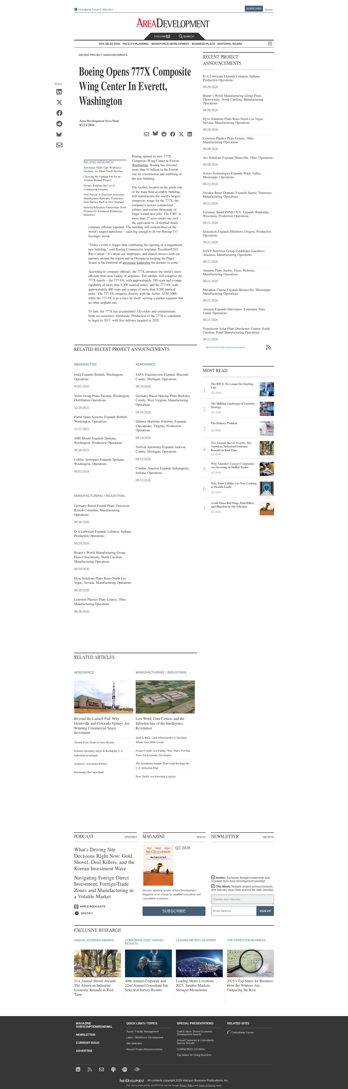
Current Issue (87, 1042)
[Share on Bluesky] (61, 134)
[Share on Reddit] (61, 124)
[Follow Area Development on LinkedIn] (79, 1070)
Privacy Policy (187, 1085)
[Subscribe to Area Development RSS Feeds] (91, 1070)
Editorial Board (230, 43)
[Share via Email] (61, 145)
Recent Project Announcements (103, 55)
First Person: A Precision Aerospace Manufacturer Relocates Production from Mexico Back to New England (104, 198)
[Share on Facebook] (61, 113)
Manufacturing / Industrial (99, 496)
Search (188, 36)
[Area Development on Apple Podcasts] (114, 1070)
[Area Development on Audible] (137, 1070)
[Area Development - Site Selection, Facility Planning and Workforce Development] (174, 23)
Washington (140, 165)
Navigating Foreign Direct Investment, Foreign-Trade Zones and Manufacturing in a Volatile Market (104, 887)
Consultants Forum (88, 9)
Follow (160, 36)
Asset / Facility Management (142, 1031)
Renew (269, 9)
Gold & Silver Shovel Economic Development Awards (194, 1033)
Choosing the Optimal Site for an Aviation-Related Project (102, 178)
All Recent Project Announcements (225, 347)
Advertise (107, 9)
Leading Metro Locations (191, 1049)
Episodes (131, 837)
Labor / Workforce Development (144, 1037)
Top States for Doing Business (194, 1054)
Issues (201, 837)
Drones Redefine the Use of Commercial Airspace (99, 187)
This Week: (242, 888)
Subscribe (253, 8)
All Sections (270, 43)
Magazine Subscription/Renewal (94, 1025)
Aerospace (146, 364)
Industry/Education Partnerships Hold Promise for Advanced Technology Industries (105, 210)
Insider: (240, 879)
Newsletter (85, 1034)
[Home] (102, 1070)
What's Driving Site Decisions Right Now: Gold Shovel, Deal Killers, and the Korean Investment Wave (104, 858)
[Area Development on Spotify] (125, 1070)
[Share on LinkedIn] (61, 92)
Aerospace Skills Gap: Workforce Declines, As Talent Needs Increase (103, 169)
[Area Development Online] (132, 1080)
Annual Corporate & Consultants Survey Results (195, 1041)
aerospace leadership (136, 262)
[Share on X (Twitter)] (61, 102)
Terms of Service (207, 1085)
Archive (268, 837)
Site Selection (134, 1043)
